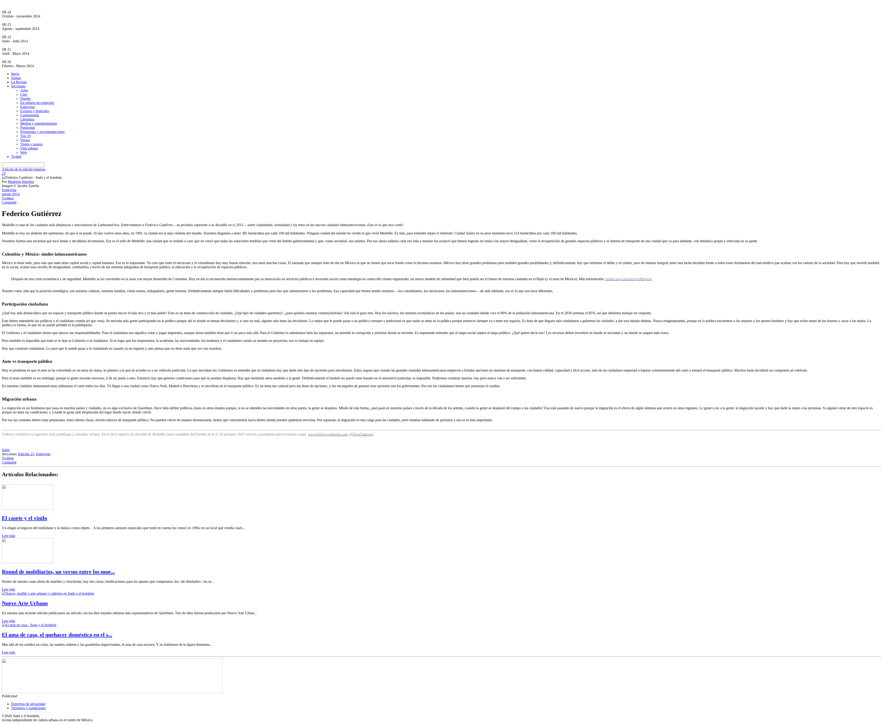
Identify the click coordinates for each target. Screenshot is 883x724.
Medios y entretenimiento (38, 123)
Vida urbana (29, 148)
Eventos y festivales (34, 111)
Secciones (18, 86)
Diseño (25, 99)
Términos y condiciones (28, 708)
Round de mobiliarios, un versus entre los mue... (58, 572)
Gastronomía (29, 115)
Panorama (27, 128)
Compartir (9, 202)
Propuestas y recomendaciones (42, 132)
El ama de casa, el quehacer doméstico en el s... (57, 635)
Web (23, 152)
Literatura (27, 119)
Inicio (15, 74)
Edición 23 (26, 454)
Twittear (8, 198)
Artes (24, 90)
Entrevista (27, 107)
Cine (23, 94)
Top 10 (25, 136)
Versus (25, 140)
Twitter (16, 157)
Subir (6, 450)
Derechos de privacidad (28, 704)
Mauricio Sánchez (21, 182)
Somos (16, 78)
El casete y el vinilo (24, 518)
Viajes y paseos (31, 144)
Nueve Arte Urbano (25, 603)
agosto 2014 (11, 194)
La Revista (19, 82)
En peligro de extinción (37, 103)
